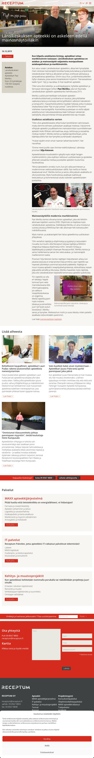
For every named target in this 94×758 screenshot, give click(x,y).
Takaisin (8, 56)
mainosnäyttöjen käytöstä (51, 319)
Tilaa (82, 616)
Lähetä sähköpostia (68, 478)
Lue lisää (7, 396)
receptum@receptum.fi (12, 638)
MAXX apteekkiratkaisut (69, 705)
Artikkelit (62, 710)
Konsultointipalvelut (67, 699)
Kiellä (47, 745)
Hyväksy (47, 739)
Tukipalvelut (63, 707)
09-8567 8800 (12, 635)
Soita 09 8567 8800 (43, 478)
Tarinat (35, 707)
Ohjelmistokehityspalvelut (70, 702)
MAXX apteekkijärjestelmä (44, 699)
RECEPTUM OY (9, 696)
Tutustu (10, 525)
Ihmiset (35, 710)
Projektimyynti (65, 696)
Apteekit (36, 696)
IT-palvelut (36, 702)
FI (81, 3)
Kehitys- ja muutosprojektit (44, 705)
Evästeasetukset (47, 752)
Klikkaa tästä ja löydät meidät (15, 648)
